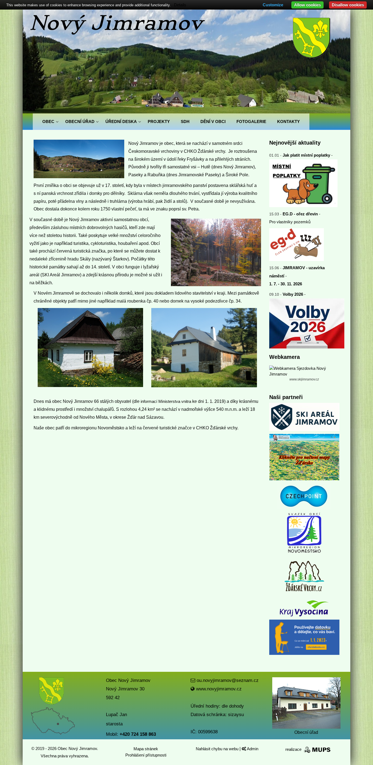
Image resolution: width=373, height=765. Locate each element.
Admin (252, 748)
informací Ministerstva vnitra (166, 401)
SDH (185, 121)
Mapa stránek (146, 748)
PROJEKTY (159, 121)
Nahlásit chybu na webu (217, 748)
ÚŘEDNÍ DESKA (121, 121)
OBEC (48, 121)
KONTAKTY (288, 121)
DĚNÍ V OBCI (213, 121)
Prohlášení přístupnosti (145, 755)
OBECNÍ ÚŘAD (79, 121)
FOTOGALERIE (251, 121)
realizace (294, 749)
